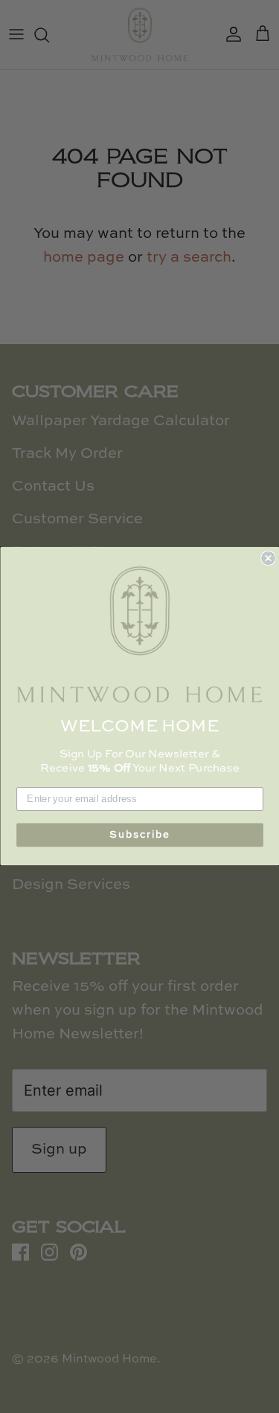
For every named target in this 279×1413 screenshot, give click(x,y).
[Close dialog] (268, 558)
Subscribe (139, 835)
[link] (139, 635)
